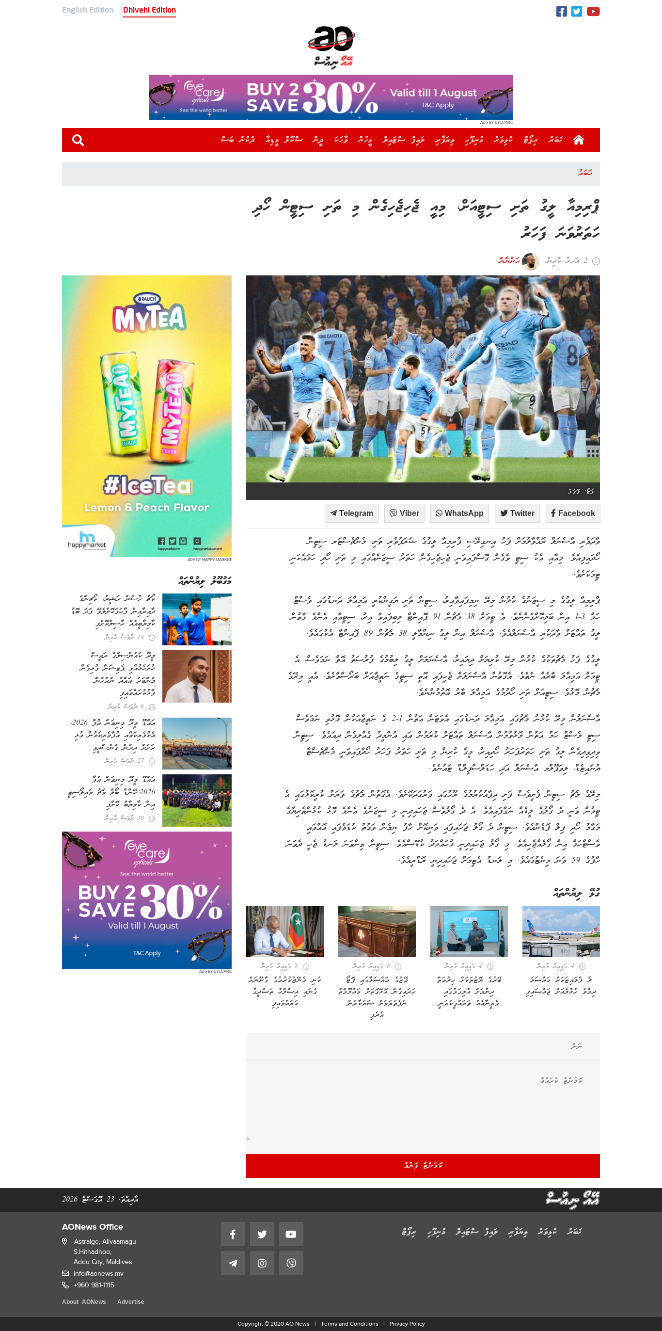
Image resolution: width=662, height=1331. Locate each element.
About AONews (84, 1303)
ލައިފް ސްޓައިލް (404, 140)
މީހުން (366, 140)
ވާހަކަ (341, 140)
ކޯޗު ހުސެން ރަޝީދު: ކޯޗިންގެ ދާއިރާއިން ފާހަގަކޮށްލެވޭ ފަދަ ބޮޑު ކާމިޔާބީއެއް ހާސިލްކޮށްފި (113, 611)
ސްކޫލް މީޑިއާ (284, 140)
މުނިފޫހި (474, 140)
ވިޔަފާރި (445, 140)
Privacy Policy (407, 1323)
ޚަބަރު (556, 140)
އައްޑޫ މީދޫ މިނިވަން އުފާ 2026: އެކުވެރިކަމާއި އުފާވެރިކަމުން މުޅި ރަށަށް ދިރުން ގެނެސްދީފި (112, 736)
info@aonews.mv (99, 1273)
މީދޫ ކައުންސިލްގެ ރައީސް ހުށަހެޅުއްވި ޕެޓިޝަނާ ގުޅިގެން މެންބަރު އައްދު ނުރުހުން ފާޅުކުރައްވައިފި (117, 674)
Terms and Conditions (349, 1323)
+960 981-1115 (94, 1285)
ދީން (319, 140)
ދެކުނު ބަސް (238, 140)
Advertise (130, 1303)
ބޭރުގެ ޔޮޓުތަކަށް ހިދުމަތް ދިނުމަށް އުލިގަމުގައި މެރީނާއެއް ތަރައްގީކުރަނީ (469, 992)
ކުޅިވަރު (503, 140)
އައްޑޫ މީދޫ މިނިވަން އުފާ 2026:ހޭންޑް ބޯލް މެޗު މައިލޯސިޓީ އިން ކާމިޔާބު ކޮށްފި (111, 792)
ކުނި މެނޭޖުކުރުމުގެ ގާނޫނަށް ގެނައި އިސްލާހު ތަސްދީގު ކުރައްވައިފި (285, 992)
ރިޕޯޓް (531, 140)
